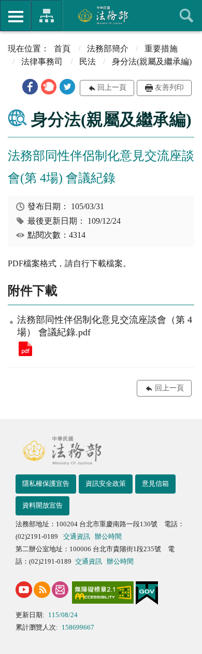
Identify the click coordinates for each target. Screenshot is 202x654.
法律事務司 (42, 61)
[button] (30, 86)
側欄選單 (15, 15)
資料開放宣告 (42, 505)
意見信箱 (155, 483)
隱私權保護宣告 (45, 483)
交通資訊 (76, 536)
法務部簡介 (107, 48)
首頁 (62, 48)
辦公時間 (108, 536)
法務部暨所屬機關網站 (46, 15)
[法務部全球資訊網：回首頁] (101, 15)
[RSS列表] (42, 589)
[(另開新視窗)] (24, 589)
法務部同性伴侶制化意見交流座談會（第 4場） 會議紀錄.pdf (25, 349)
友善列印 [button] (169, 87)
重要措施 (161, 48)
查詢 (186, 15)
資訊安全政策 (105, 483)
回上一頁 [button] (111, 87)
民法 (87, 61)
